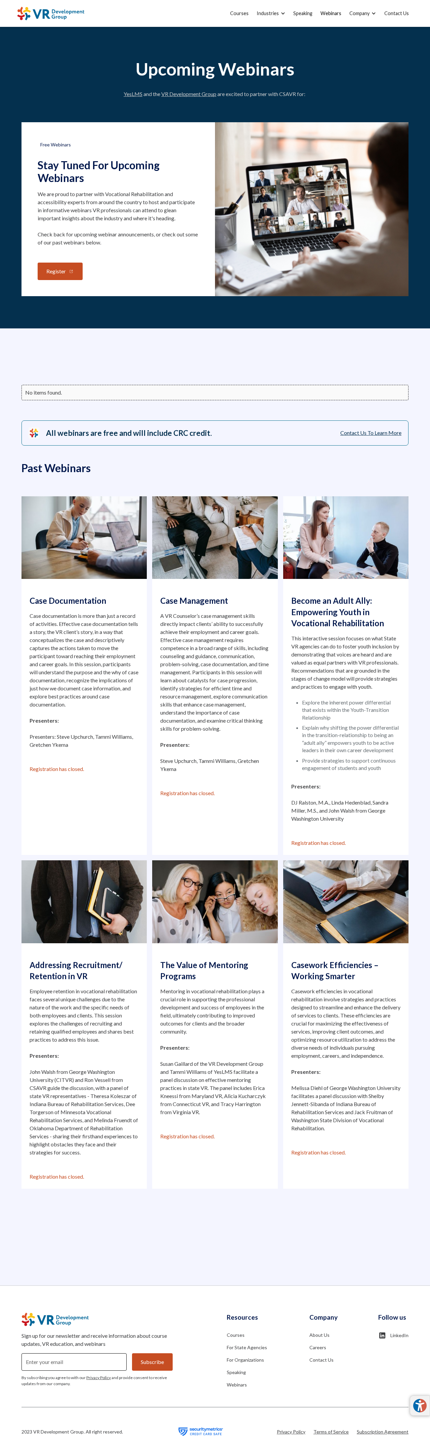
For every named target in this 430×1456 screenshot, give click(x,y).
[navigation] (50, 13)
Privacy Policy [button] (291, 1432)
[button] (271, 13)
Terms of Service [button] (331, 1432)
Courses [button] (239, 13)
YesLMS (133, 94)
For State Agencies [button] (247, 1347)
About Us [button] (319, 1335)
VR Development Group (188, 94)
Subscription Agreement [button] (382, 1432)
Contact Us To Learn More (370, 432)
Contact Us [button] (396, 13)
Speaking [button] (302, 13)
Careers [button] (317, 1347)
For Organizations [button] (245, 1360)
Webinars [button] (330, 13)
